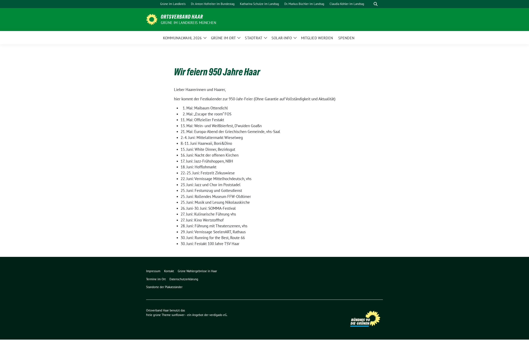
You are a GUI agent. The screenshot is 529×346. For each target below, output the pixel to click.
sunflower (178, 315)
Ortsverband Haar (182, 17)
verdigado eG (218, 315)
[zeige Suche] (376, 4)
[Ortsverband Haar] (151, 19)
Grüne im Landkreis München (188, 22)
